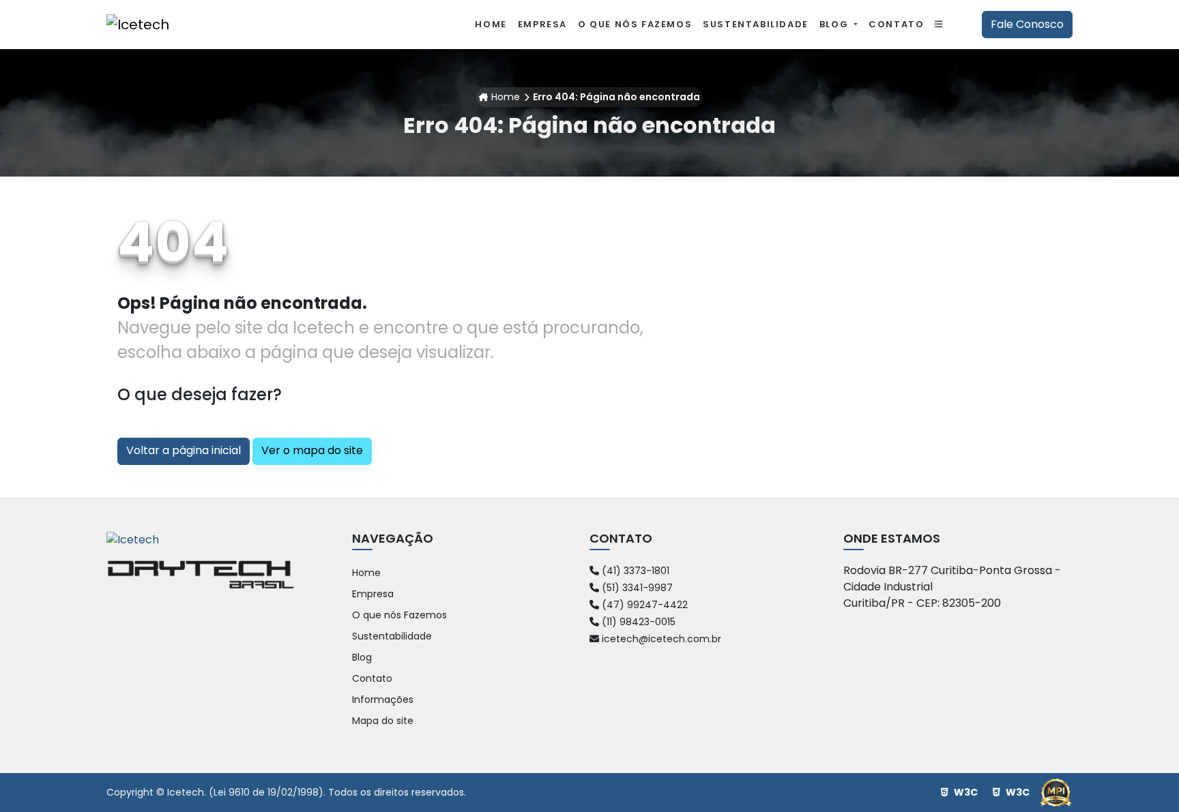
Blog (835, 24)
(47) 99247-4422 (643, 605)
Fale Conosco (1027, 24)
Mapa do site (382, 720)
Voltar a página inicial (183, 450)
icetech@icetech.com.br (660, 639)
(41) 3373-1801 (634, 570)
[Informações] (939, 24)
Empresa (373, 594)
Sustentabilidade (392, 636)
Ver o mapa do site (312, 450)
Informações (382, 699)
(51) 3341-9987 (636, 588)
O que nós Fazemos (399, 615)
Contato (372, 678)
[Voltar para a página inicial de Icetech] (137, 24)
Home (505, 97)
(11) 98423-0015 (637, 622)
